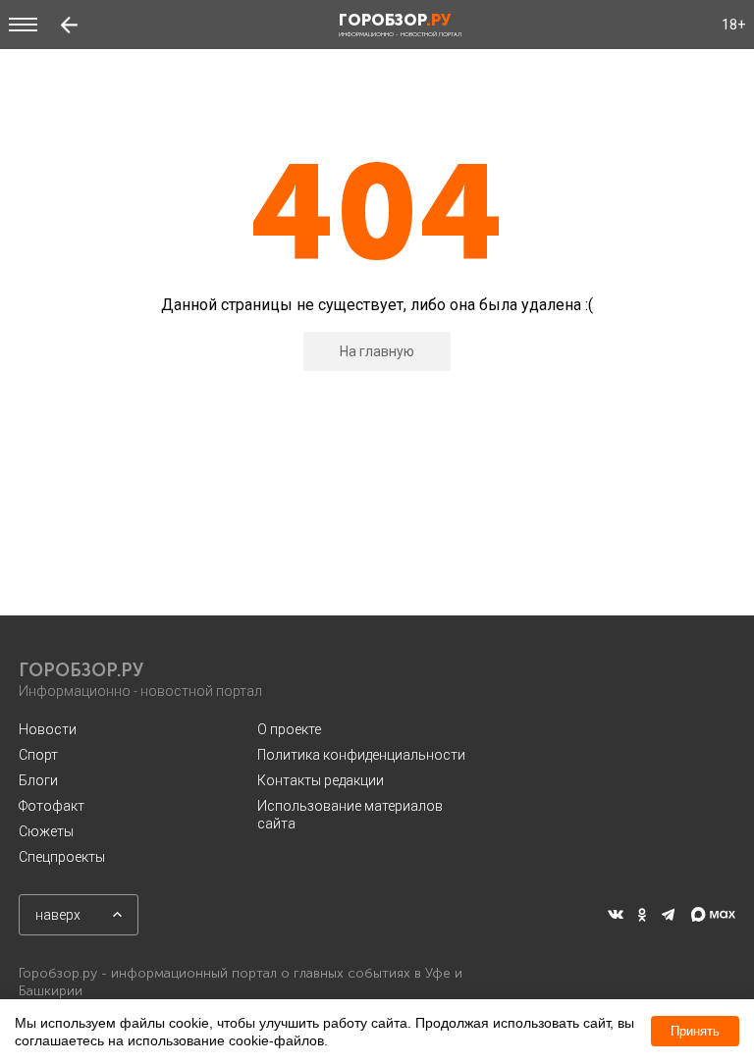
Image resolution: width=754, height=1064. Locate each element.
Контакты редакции (320, 780)
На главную (377, 351)
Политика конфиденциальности (361, 755)
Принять (695, 1031)
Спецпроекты (62, 857)
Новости (48, 729)
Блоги (38, 780)
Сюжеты (46, 831)
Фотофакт (51, 806)
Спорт (38, 755)
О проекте (289, 729)
